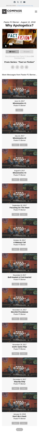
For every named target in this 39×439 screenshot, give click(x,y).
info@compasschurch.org (25, 5)
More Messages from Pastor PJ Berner (18, 56)
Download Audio (19, 58)
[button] (36, 11)
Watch (13, 51)
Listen (28, 51)
